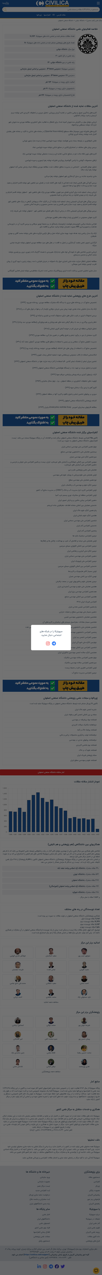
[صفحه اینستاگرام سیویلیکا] (48, 643)
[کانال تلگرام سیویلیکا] (54, 643)
